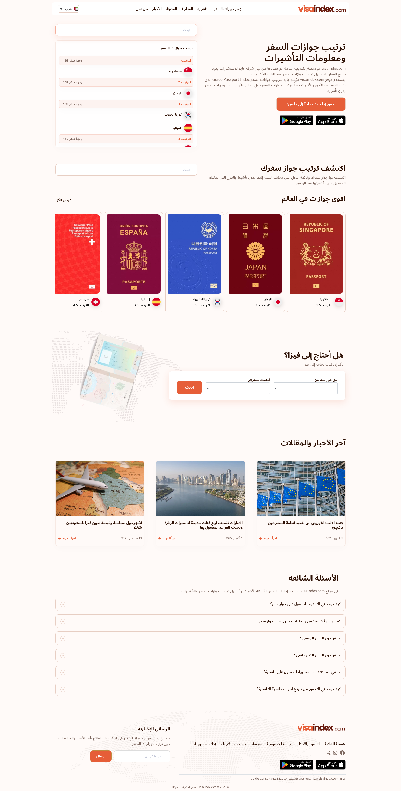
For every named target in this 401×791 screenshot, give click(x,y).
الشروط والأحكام (308, 744)
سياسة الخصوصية (280, 744)
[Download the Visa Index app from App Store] (331, 120)
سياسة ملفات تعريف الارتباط (241, 744)
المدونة (171, 9)
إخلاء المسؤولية (205, 744)
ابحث (189, 387)
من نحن (142, 9)
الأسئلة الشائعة (335, 744)
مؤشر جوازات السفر (228, 9)
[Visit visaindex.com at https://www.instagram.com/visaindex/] (334, 753)
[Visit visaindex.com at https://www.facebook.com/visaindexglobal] (342, 753)
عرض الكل (63, 200)
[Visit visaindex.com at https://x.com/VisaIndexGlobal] (328, 753)
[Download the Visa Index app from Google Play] (296, 120)
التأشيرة (203, 9)
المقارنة (187, 9)
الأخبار (157, 9)
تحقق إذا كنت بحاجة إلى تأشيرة (311, 104)
